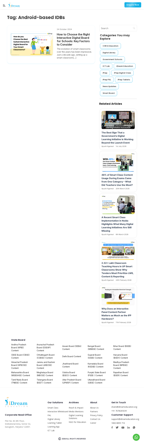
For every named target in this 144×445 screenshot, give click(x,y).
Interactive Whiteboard (58, 411)
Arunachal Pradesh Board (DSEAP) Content (45, 347)
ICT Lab (51, 430)
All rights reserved (76, 438)
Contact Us (95, 419)
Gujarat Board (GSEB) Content (95, 356)
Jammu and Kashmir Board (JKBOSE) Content (46, 365)
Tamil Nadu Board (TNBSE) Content (19, 381)
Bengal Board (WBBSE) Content (96, 347)
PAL (49, 415)
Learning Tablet (55, 423)
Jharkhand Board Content (70, 365)
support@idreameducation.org (125, 419)
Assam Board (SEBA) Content (71, 347)
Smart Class (53, 407)
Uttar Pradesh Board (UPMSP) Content (71, 381)
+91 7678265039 (119, 410)
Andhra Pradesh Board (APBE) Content (18, 347)
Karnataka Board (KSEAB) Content (95, 365)
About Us (94, 407)
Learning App (53, 426)
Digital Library (54, 419)
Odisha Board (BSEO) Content (69, 374)
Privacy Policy (96, 415)
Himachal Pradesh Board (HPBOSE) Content (19, 365)
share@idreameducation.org (124, 407)
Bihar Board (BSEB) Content (122, 347)
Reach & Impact (76, 407)
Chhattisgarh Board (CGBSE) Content (45, 356)
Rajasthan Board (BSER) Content (120, 374)
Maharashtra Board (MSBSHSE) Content (20, 374)
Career (93, 423)
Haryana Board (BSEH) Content (120, 356)
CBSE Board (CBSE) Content (20, 356)
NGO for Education (77, 422)
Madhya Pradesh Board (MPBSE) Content (121, 365)
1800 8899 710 (118, 423)
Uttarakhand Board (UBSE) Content (96, 381)
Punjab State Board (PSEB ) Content (97, 374)
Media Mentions (76, 411)
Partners (94, 411)
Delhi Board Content (71, 356)
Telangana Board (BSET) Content (45, 381)
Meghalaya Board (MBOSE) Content (45, 374)
